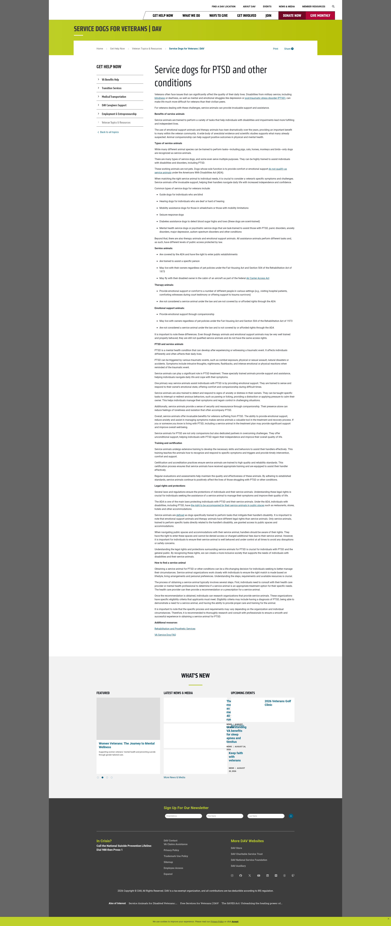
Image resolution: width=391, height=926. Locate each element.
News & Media (287, 6)
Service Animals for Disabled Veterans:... (153, 903)
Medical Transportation (114, 97)
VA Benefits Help (110, 80)
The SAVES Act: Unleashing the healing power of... (252, 903)
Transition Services (111, 88)
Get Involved (246, 15)
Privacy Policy (171, 850)
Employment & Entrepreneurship (119, 114)
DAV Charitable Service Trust (247, 853)
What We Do (191, 15)
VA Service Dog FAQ (165, 634)
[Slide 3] (112, 777)
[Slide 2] (107, 777)
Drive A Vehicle (109, 743)
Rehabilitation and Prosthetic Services (175, 628)
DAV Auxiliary (238, 865)
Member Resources (313, 6)
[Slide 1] (102, 777)
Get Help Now (163, 15)
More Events (237, 725)
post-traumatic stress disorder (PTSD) (265, 98)
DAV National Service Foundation (249, 859)
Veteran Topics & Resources (147, 48)
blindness (160, 98)
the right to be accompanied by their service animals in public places (227, 505)
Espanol (168, 873)
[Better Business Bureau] (128, 870)
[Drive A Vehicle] (128, 719)
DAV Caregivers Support (114, 105)
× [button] (388, 919)
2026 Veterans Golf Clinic (278, 703)
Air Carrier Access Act (257, 278)
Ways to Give (218, 15)
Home (100, 48)
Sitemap (168, 862)
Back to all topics (109, 132)
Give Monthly (320, 15)
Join (268, 15)
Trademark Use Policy (176, 856)
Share (287, 48)
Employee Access (173, 868)
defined (180, 515)
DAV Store (236, 848)
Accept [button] (235, 921)
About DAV (249, 6)
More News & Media (174, 777)
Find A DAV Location (224, 6)
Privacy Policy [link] (217, 921)
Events (267, 6)
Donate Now (292, 15)
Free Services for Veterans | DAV (199, 903)
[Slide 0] (98, 777)
